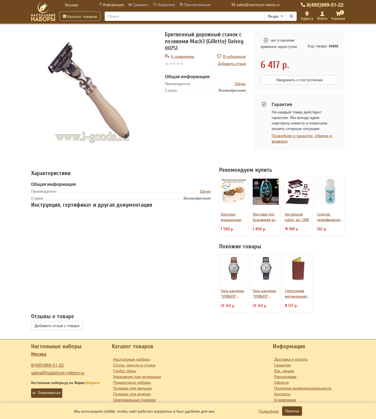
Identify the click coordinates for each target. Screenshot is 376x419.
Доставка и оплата (290, 359)
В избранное (234, 56)
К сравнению (182, 56)
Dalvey (240, 83)
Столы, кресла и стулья (134, 365)
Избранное (165, 4)
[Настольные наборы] (43, 11)
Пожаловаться (49, 393)
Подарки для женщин (132, 388)
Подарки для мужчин (132, 393)
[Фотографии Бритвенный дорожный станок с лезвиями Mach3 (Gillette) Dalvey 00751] (94, 94)
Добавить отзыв (232, 63)
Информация (113, 4)
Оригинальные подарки (134, 399)
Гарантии (282, 365)
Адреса (307, 18)
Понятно (292, 411)
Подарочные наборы (132, 382)
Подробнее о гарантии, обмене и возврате (302, 138)
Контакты (282, 393)
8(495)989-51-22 (325, 4)
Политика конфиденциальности (302, 388)
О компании (285, 399)
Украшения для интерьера (137, 376)
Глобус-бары (124, 370)
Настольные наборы (131, 359)
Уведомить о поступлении (299, 80)
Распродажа (285, 376)
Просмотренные (197, 4)
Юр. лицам (284, 370)
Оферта (281, 382)
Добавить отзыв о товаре (57, 325)
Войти (322, 18)
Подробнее (268, 411)
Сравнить (140, 4)
